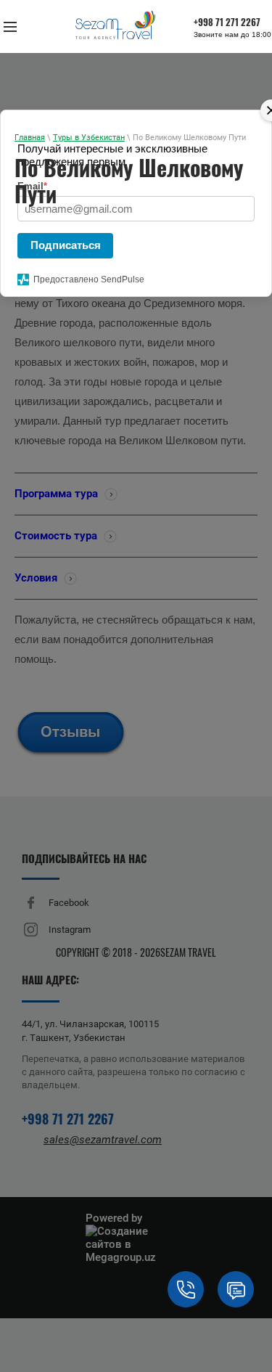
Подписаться (65, 245)
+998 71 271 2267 (227, 23)
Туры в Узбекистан (89, 137)
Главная (30, 137)
